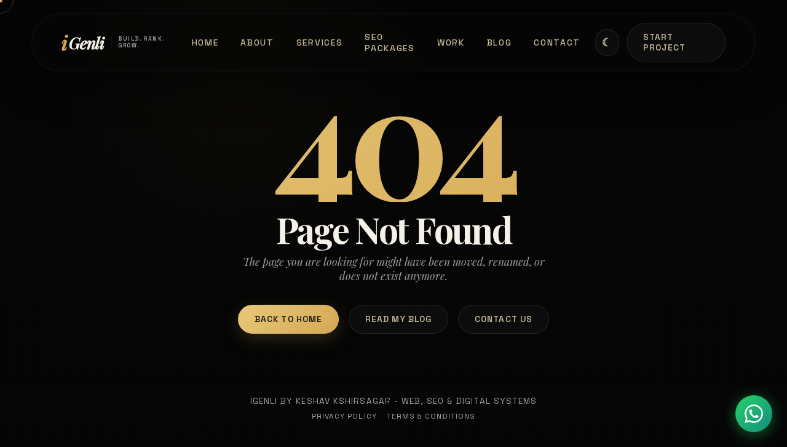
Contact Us (503, 319)
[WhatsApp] (753, 413)
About (257, 42)
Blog (499, 42)
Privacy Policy (344, 416)
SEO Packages (390, 42)
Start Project (664, 42)
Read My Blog (398, 319)
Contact (557, 42)
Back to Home (288, 319)
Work (451, 42)
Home (205, 42)
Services (319, 42)
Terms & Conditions (431, 416)
